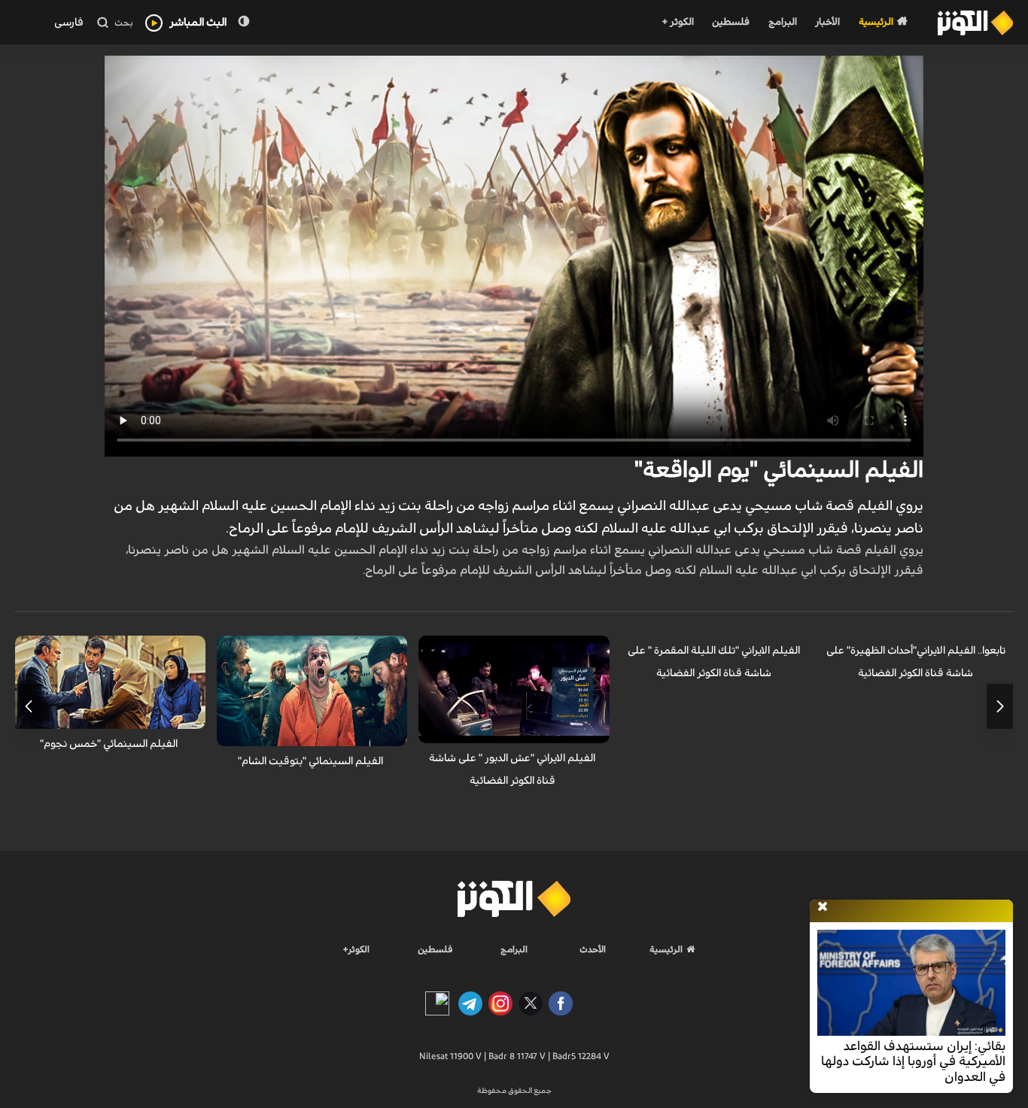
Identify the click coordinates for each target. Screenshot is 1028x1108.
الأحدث (592, 949)
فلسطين (731, 22)
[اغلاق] (822, 907)
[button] (1000, 706)
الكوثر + (677, 22)
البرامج (782, 22)
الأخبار (827, 22)
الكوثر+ (356, 949)
